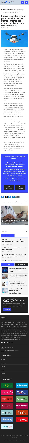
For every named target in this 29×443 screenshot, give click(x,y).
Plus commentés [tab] (21, 264)
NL (22, 2)
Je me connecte (9, 187)
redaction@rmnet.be (14, 180)
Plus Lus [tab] (8, 264)
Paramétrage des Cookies (9, 440)
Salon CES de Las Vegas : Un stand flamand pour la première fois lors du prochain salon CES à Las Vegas (13, 241)
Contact (3, 373)
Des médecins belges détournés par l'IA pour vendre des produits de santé (17, 270)
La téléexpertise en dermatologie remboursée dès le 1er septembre (14, 221)
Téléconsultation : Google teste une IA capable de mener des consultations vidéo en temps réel (18, 283)
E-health (15, 9)
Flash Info (7, 235)
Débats (3, 370)
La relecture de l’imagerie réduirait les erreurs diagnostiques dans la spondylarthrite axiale (14, 255)
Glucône (15, 437)
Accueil (4, 9)
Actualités (9, 9)
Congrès (3, 366)
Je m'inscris (20, 187)
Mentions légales (21, 440)
